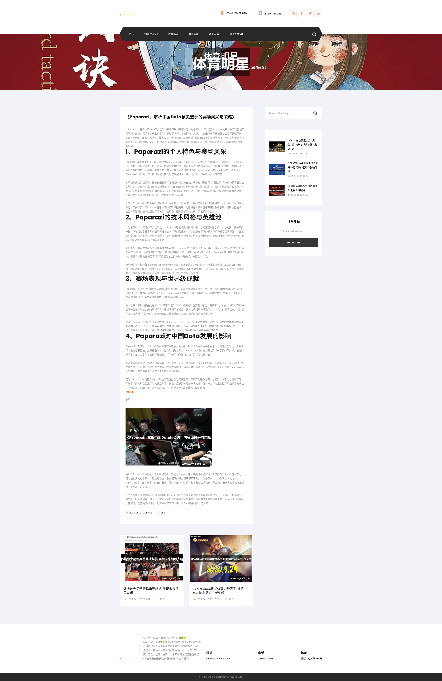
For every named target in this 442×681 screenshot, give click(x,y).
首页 (131, 34)
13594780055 (273, 13)
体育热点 (173, 34)
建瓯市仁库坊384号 (236, 13)
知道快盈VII (151, 34)
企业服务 (214, 34)
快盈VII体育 (236, 676)
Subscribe (293, 242)
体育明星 (194, 34)
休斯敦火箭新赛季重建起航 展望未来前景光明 (151, 591)
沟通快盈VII (236, 34)
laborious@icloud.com (218, 658)
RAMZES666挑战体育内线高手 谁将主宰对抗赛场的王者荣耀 (220, 591)
